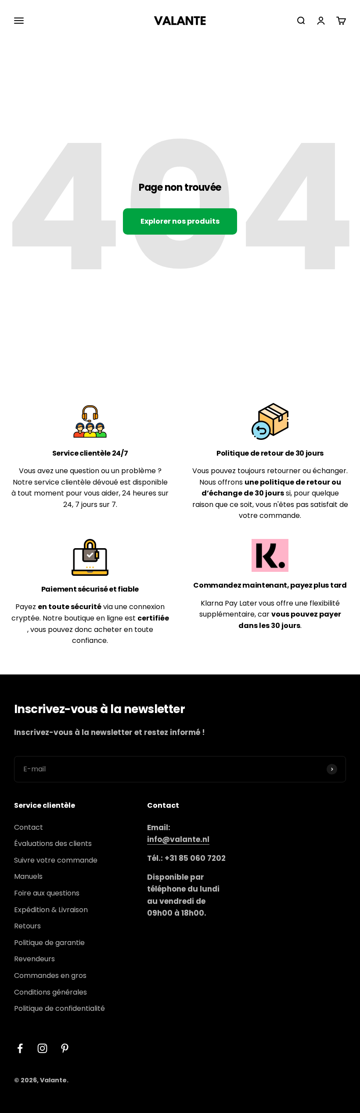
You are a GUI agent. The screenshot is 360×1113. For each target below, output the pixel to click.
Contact (28, 827)
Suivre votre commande (55, 860)
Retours (27, 926)
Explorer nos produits (180, 221)
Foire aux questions (46, 893)
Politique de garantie (49, 943)
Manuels (28, 876)
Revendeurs (34, 959)
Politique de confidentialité (59, 1008)
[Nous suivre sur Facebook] (20, 1048)
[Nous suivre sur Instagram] (42, 1048)
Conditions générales (50, 992)
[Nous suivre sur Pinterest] (65, 1048)
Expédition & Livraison (51, 910)
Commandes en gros (50, 975)
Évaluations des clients (53, 843)
